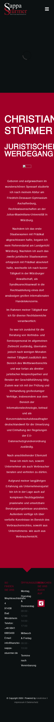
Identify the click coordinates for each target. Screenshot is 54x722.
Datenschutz (32, 702)
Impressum (19, 702)
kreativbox (41, 698)
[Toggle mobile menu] (47, 9)
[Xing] (41, 603)
